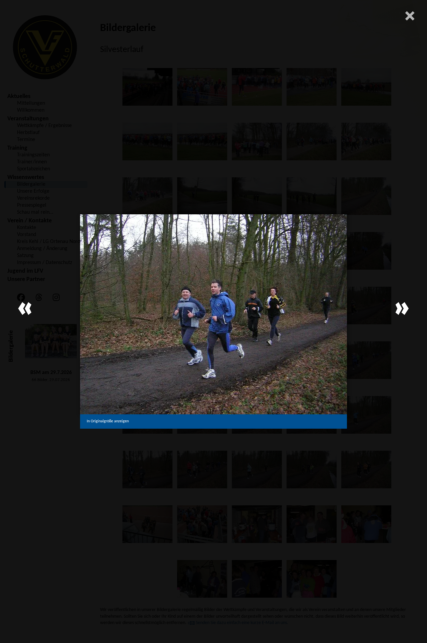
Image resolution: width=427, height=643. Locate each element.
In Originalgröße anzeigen (108, 421)
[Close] (409, 15)
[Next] (402, 308)
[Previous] (25, 308)
